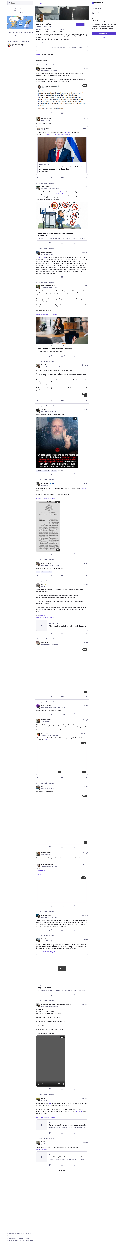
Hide (84, 85)
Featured (50, 54)
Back (40, 3)
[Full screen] (62, 1084)
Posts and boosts (41, 60)
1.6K (46, 31)
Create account (103, 33)
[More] (87, 113)
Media (44, 54)
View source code (17, 1240)
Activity (38, 54)
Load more (62, 1170)
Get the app (20, 1238)
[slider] (51, 1081)
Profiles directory (22, 1233)
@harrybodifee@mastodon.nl (43, 26)
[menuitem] (50, 1061)
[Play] (38, 1084)
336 (37, 31)
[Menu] (86, 24)
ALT (85, 396)
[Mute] (42, 1084)
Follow (80, 25)
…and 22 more (60, 470)
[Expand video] (59, 1084)
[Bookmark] (74, 113)
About (16, 1233)
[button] (50, 1061)
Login (103, 37)
